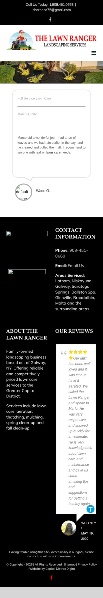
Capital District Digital (61, 568)
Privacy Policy (87, 564)
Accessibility (59, 552)
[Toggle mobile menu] (94, 53)
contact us (35, 556)
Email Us (76, 265)
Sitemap (70, 564)
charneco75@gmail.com (51, 10)
